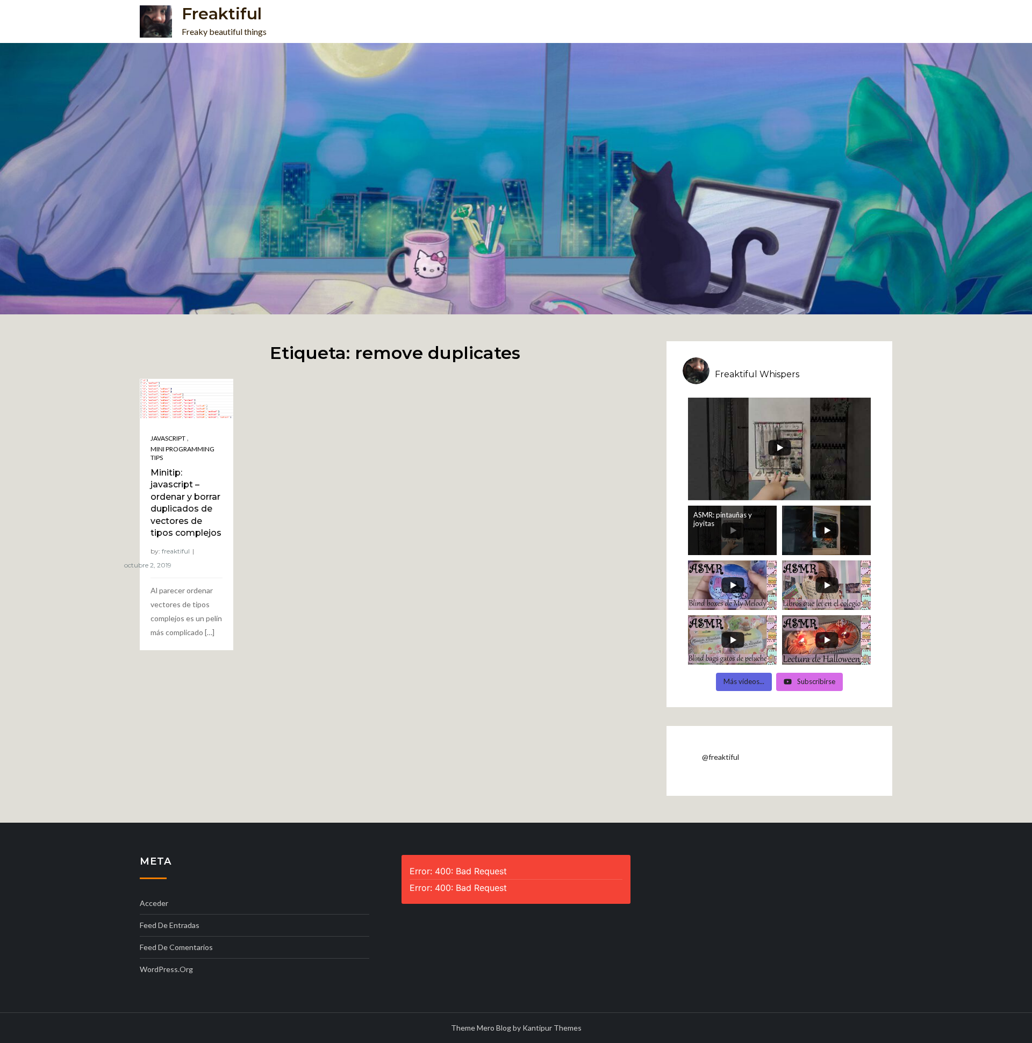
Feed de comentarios (176, 947)
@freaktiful (720, 756)
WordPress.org (166, 969)
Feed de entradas (169, 925)
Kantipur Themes (552, 1027)
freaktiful (176, 551)
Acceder (154, 903)
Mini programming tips (182, 453)
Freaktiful (222, 14)
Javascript (167, 438)
